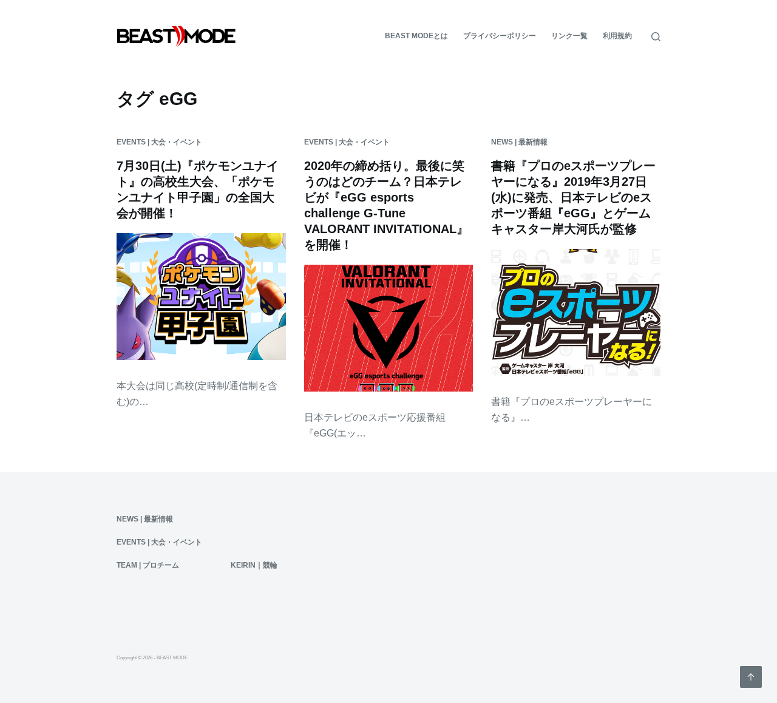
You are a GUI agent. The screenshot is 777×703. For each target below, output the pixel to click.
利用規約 (617, 36)
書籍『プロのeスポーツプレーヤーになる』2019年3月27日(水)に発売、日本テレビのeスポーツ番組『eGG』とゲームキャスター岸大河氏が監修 (573, 197)
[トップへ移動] (751, 677)
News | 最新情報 (519, 142)
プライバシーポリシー (499, 36)
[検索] (655, 36)
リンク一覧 (569, 36)
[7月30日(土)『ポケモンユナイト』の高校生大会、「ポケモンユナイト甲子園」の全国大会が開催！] (201, 296)
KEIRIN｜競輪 (254, 565)
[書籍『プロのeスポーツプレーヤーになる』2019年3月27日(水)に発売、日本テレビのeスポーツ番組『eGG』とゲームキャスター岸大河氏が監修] (575, 312)
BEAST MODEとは (416, 36)
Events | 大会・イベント (159, 142)
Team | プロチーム (148, 565)
